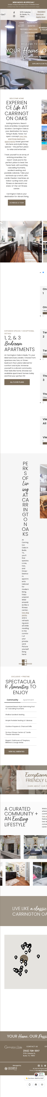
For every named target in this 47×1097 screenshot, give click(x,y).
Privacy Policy (33, 1070)
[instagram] (14, 16)
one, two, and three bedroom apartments (16, 139)
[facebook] (14, 13)
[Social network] (38, 1066)
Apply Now (40, 17)
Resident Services (40, 13)
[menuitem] (22, 22)
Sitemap (41, 1072)
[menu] (3, 13)
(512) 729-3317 (31, 1050)
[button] (29, 951)
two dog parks (25, 614)
